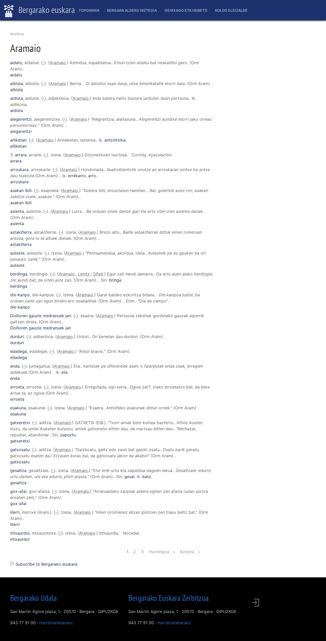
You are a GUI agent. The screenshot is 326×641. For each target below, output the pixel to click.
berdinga (18, 273)
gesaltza (18, 470)
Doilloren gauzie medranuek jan (40, 315)
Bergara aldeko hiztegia (132, 10)
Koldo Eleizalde (231, 10)
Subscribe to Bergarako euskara (45, 564)
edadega (18, 351)
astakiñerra (21, 232)
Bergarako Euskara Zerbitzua (168, 597)
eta (64, 372)
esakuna (18, 407)
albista (16, 83)
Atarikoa (17, 34)
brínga (115, 280)
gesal (129, 476)
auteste (17, 253)
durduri (17, 336)
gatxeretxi (20, 422)
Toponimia (89, 10)
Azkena (187, 551)
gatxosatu (20, 449)
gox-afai (18, 491)
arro (92, 175)
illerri (15, 512)
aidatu (16, 62)
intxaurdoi (20, 533)
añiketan (18, 140)
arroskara (19, 169)
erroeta (17, 386)
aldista (16, 98)
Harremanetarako (56, 622)
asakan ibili (21, 190)
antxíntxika (115, 140)
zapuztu (68, 434)
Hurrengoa (159, 551)
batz (146, 476)
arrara (20, 154)
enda (15, 366)
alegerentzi (21, 119)
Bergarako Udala (33, 597)
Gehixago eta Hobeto (186, 10)
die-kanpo (20, 294)
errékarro (77, 175)
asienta (17, 211)
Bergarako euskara (46, 10)
